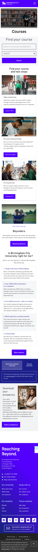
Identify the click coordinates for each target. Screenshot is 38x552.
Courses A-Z (9, 196)
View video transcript (19, 226)
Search (19, 61)
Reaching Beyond (19, 244)
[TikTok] (34, 520)
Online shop (5, 492)
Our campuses (23, 494)
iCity (3, 508)
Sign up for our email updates (22, 528)
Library (4, 511)
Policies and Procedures (13, 539)
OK (34, 544)
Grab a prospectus (11, 425)
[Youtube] (28, 520)
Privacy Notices (23, 537)
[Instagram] (16, 520)
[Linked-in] (22, 520)
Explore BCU (9, 111)
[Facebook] (4, 520)
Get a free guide (10, 154)
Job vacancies (6, 494)
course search (10, 376)
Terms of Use (11, 537)
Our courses (23, 489)
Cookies (26, 539)
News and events (7, 489)
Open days (22, 505)
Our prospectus (24, 508)
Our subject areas (24, 492)
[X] (10, 520)
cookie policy (5, 549)
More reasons (19, 353)
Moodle (4, 505)
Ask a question (23, 511)
